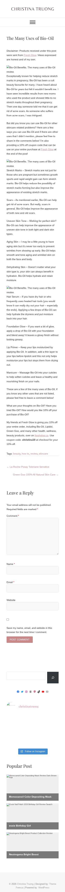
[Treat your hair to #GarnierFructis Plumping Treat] (32, 741)
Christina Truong (25, 884)
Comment (13, 515)
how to (25, 453)
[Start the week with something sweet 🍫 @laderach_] (50, 730)
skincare (43, 453)
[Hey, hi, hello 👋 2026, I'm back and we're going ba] (15, 719)
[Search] (52, 677)
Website (11, 600)
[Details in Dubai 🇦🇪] (15, 730)
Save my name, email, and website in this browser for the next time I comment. (29, 630)
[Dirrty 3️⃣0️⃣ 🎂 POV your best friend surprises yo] (32, 730)
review (34, 453)
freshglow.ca (41, 435)
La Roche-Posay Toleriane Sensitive (28, 466)
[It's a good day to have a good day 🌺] (50, 741)
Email (10, 582)
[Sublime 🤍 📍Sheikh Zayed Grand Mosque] (32, 719)
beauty (16, 453)
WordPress (43, 887)
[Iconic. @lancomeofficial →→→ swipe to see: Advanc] (15, 741)
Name (11, 564)
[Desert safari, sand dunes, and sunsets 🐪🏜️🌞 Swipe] (50, 719)
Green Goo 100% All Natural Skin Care (36, 474)
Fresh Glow (30, 55)
